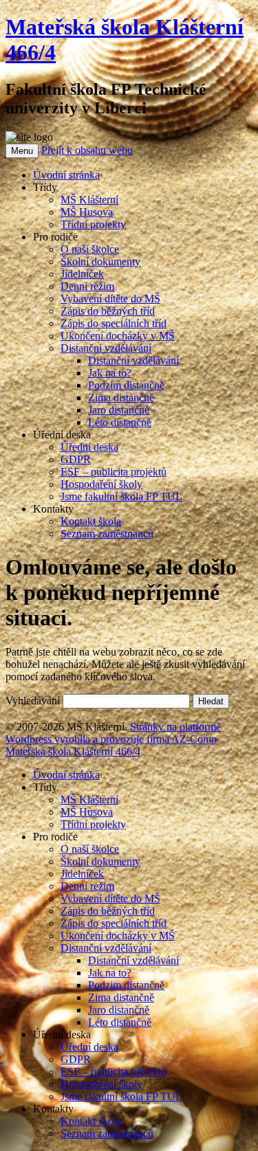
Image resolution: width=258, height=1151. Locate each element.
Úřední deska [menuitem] (62, 1034)
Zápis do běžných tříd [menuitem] (108, 911)
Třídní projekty (93, 224)
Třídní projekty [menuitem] (93, 824)
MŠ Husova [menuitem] (87, 812)
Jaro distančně (118, 410)
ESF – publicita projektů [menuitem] (113, 1071)
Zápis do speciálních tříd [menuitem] (113, 923)
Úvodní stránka (66, 175)
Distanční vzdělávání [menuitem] (106, 948)
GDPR (76, 459)
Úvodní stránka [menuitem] (66, 775)
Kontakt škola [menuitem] (91, 1121)
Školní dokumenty (100, 261)
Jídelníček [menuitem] (82, 874)
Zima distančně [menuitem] (121, 997)
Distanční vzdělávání (106, 348)
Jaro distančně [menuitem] (118, 1010)
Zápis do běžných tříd (108, 311)
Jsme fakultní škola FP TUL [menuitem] (121, 1096)
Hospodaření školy (101, 484)
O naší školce (90, 249)
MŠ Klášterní (89, 199)
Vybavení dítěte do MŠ (110, 298)
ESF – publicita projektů (113, 472)
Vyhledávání (33, 700)
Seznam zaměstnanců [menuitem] (107, 1133)
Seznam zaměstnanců (107, 533)
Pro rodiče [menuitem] (55, 836)
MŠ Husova (87, 212)
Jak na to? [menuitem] (109, 973)
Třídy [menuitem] (45, 787)
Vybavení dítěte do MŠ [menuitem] (110, 898)
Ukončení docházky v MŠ (118, 336)
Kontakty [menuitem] (53, 1109)
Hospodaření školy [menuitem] (101, 1084)
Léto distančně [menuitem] (119, 1022)
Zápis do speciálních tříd (113, 323)
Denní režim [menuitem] (87, 886)
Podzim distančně (126, 385)
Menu (22, 151)
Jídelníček (82, 274)
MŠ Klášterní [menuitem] (89, 799)
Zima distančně (121, 397)
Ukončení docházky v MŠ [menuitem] (118, 935)
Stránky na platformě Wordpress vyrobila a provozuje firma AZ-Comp (113, 733)
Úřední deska (89, 447)
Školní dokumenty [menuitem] (100, 861)
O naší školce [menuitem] (90, 849)
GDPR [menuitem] (76, 1059)
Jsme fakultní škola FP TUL (121, 496)
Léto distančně (119, 422)
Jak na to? (109, 373)
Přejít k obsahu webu (87, 150)
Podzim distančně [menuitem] (126, 985)
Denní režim (87, 286)
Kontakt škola (91, 521)
